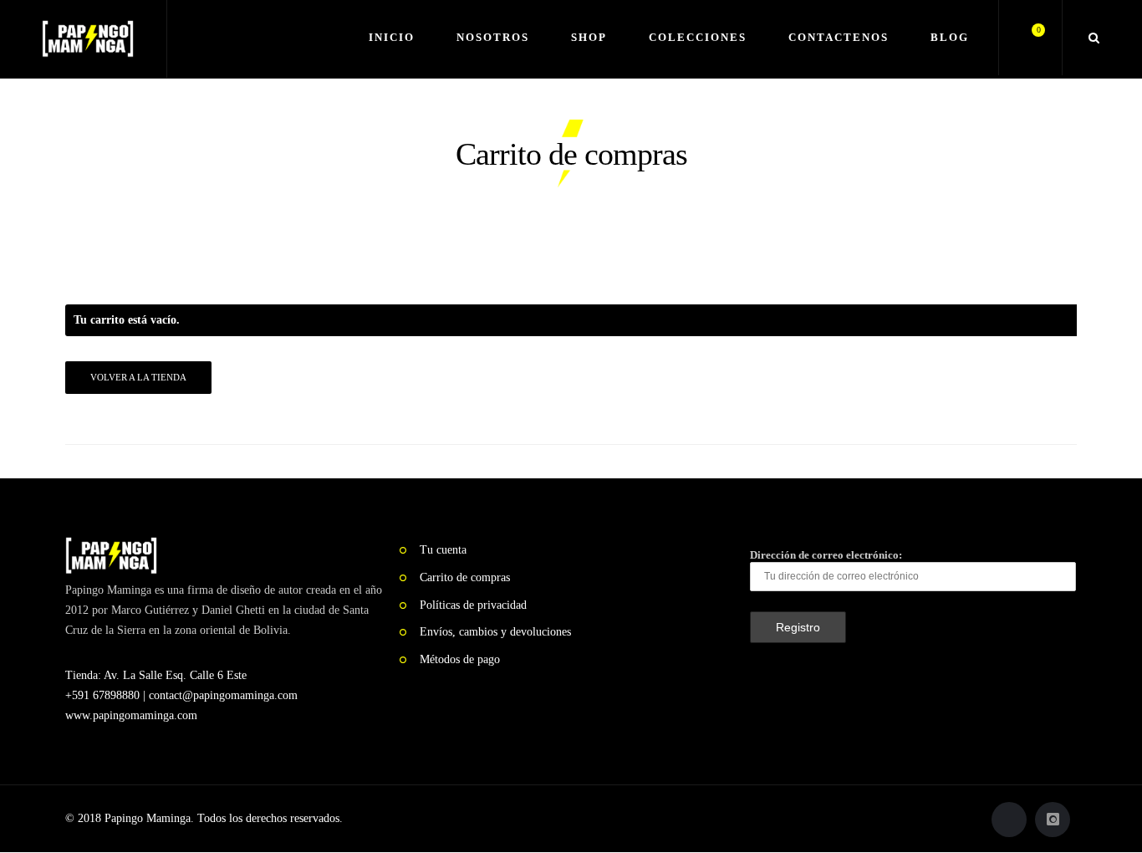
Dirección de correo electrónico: (826, 555)
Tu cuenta (443, 550)
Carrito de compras (465, 577)
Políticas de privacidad (473, 605)
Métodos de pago (460, 659)
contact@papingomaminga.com (223, 695)
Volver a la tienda (138, 377)
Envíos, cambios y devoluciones (495, 632)
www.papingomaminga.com (131, 715)
